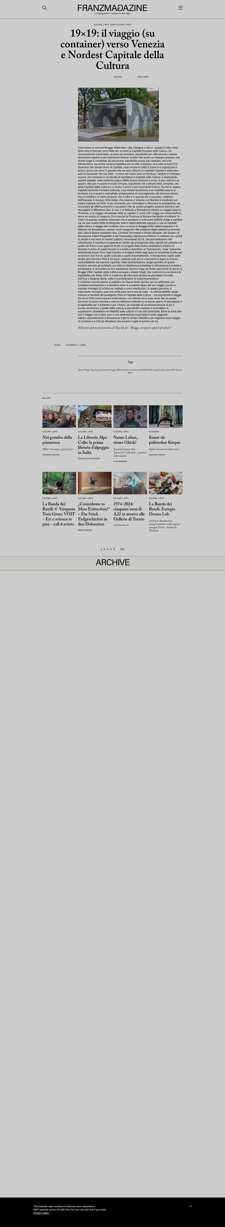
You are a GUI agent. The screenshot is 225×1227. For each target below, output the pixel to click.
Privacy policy (41, 1213)
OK (191, 1206)
